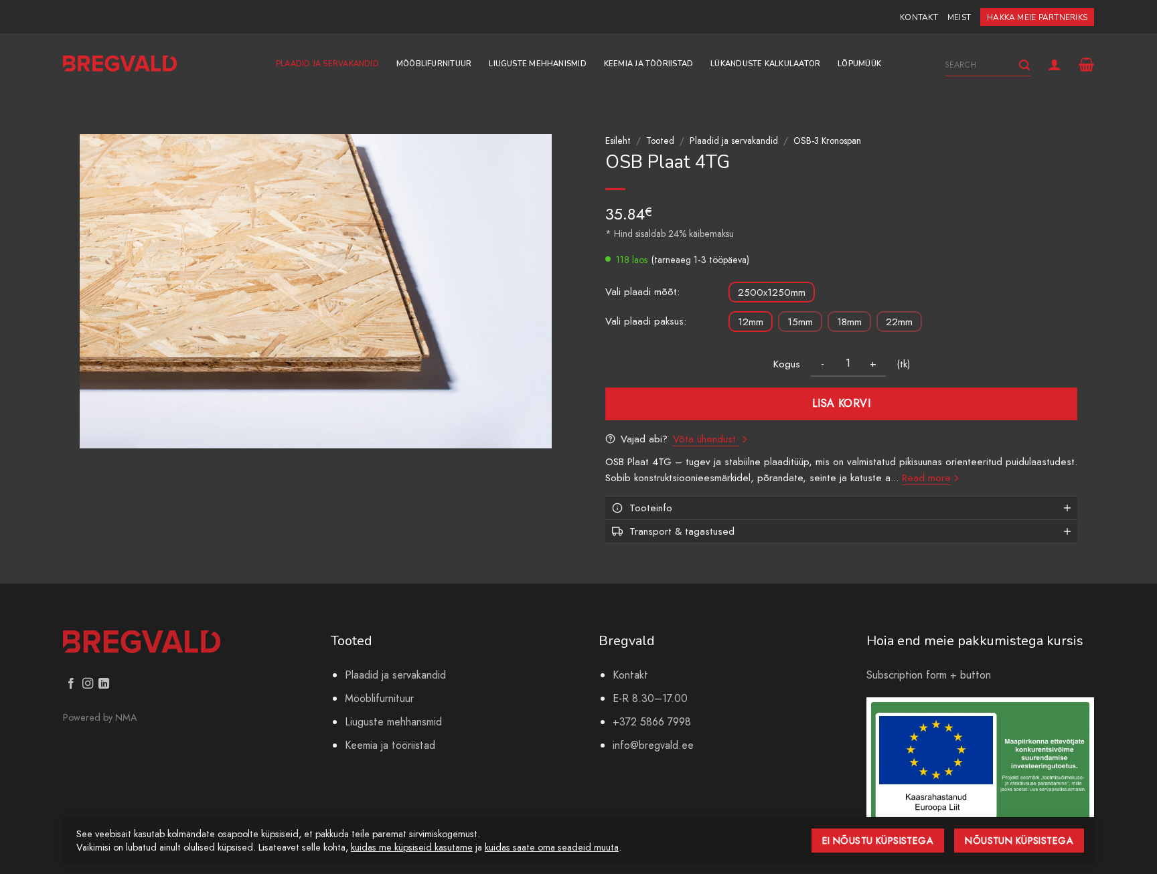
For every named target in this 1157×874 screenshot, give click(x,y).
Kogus (786, 364)
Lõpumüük (859, 64)
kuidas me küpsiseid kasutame (412, 847)
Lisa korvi (841, 403)
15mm (800, 322)
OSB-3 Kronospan (827, 140)
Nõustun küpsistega (1019, 840)
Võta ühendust (706, 439)
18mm (849, 322)
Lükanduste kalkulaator (765, 64)
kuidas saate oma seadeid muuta (552, 847)
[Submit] (1024, 65)
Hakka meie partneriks (1037, 17)
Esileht (618, 140)
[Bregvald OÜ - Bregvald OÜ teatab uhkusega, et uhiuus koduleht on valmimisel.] (120, 64)
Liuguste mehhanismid (537, 64)
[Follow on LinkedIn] (103, 684)
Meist (959, 17)
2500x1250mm (771, 292)
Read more (926, 477)
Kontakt (919, 17)
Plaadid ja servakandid (327, 64)
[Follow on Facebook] (71, 684)
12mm (750, 322)
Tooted (660, 140)
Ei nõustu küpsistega (878, 840)
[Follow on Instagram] (87, 684)
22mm (899, 322)
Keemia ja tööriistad (648, 64)
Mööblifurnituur (433, 64)
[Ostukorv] (1086, 64)
